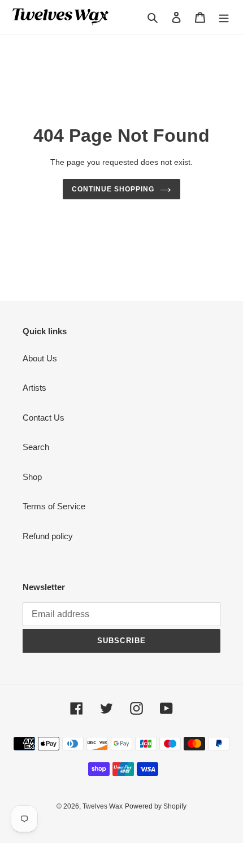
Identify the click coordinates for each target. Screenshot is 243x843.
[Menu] (224, 17)
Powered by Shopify (155, 806)
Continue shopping (113, 189)
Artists (34, 387)
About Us (40, 358)
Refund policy (48, 536)
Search (36, 447)
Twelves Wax (103, 806)
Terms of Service (54, 506)
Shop (32, 477)
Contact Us (43, 417)
